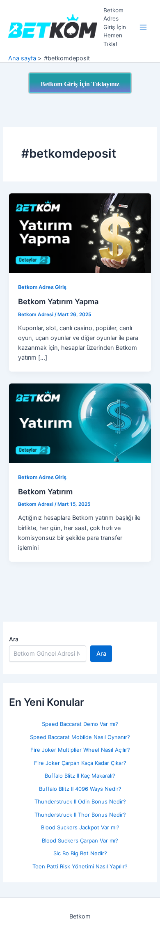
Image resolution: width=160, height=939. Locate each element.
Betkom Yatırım (45, 491)
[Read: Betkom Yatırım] (80, 423)
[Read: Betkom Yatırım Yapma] (80, 232)
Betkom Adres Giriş (42, 287)
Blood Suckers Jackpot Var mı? (80, 827)
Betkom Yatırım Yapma (58, 301)
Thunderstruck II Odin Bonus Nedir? (80, 801)
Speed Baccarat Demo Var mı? (80, 724)
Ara (13, 639)
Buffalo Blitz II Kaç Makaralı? (80, 775)
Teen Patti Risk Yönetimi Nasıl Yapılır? (80, 866)
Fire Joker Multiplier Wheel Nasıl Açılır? (80, 749)
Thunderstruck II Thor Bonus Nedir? (80, 814)
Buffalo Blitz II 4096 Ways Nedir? (80, 788)
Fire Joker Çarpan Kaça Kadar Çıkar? (80, 763)
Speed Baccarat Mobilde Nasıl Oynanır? (80, 737)
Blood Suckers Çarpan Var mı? (80, 840)
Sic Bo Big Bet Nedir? (80, 853)
